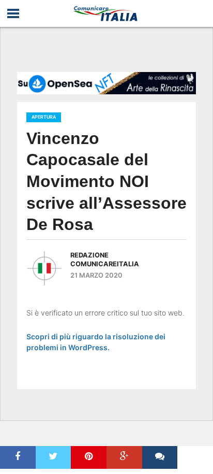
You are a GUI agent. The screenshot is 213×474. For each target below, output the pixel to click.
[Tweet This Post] (53, 457)
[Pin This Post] (88, 457)
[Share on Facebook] (18, 457)
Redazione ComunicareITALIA (104, 259)
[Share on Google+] (124, 457)
